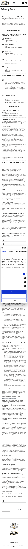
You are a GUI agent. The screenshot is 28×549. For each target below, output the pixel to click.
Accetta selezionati (14, 296)
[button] (14, 3)
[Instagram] (26, 2)
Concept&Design (22, 545)
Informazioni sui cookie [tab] (21, 251)
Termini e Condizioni (14, 542)
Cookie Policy (18, 541)
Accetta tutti (14, 291)
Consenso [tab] (4, 251)
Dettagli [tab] (11, 251)
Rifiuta (14, 300)
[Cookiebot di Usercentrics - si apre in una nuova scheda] (21, 248)
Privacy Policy (10, 541)
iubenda (3, 509)
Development (14, 546)
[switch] (25, 278)
